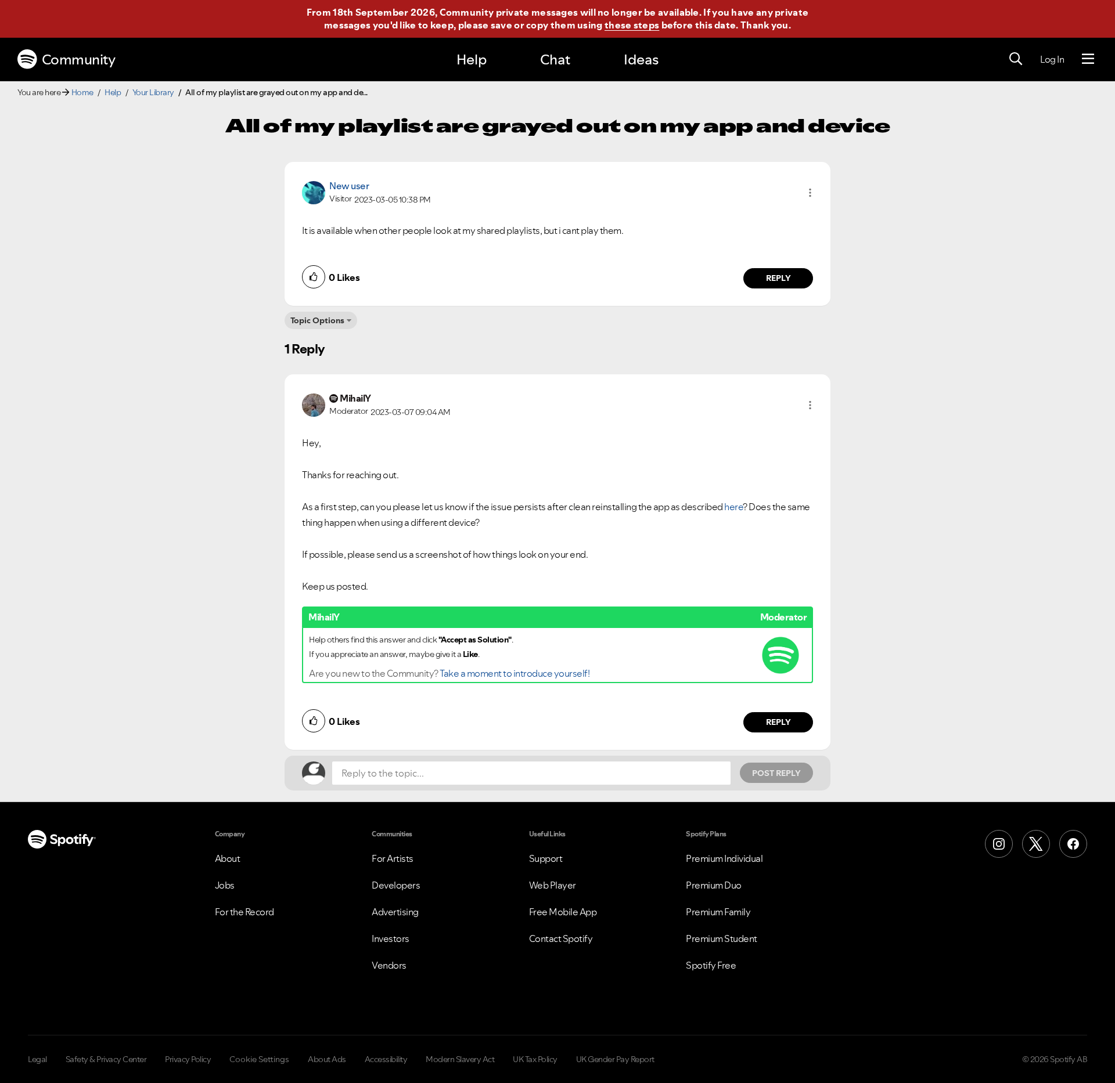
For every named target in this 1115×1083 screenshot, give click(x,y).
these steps (632, 25)
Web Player (552, 885)
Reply (778, 278)
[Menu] (1088, 59)
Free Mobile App (563, 911)
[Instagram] (999, 844)
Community (79, 59)
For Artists (392, 858)
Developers (396, 885)
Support (546, 858)
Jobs (225, 885)
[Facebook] (1073, 844)
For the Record (244, 911)
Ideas (641, 59)
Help (471, 59)
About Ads (327, 1059)
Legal (37, 1059)
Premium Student (721, 938)
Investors (390, 938)
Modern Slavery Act (460, 1059)
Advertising (395, 911)
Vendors (389, 965)
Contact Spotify (561, 938)
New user (349, 185)
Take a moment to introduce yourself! (514, 673)
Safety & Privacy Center (106, 1059)
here (733, 506)
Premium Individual (724, 858)
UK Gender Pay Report (615, 1059)
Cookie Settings (259, 1059)
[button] (810, 192)
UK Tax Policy (535, 1059)
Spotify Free (711, 965)
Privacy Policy (188, 1059)
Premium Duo (714, 885)
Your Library (153, 92)
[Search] (1016, 59)
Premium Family (718, 911)
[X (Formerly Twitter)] (1036, 844)
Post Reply (776, 773)
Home (82, 92)
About (227, 858)
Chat (555, 59)
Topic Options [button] (317, 320)
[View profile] (313, 191)
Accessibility (386, 1059)
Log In (1052, 59)
